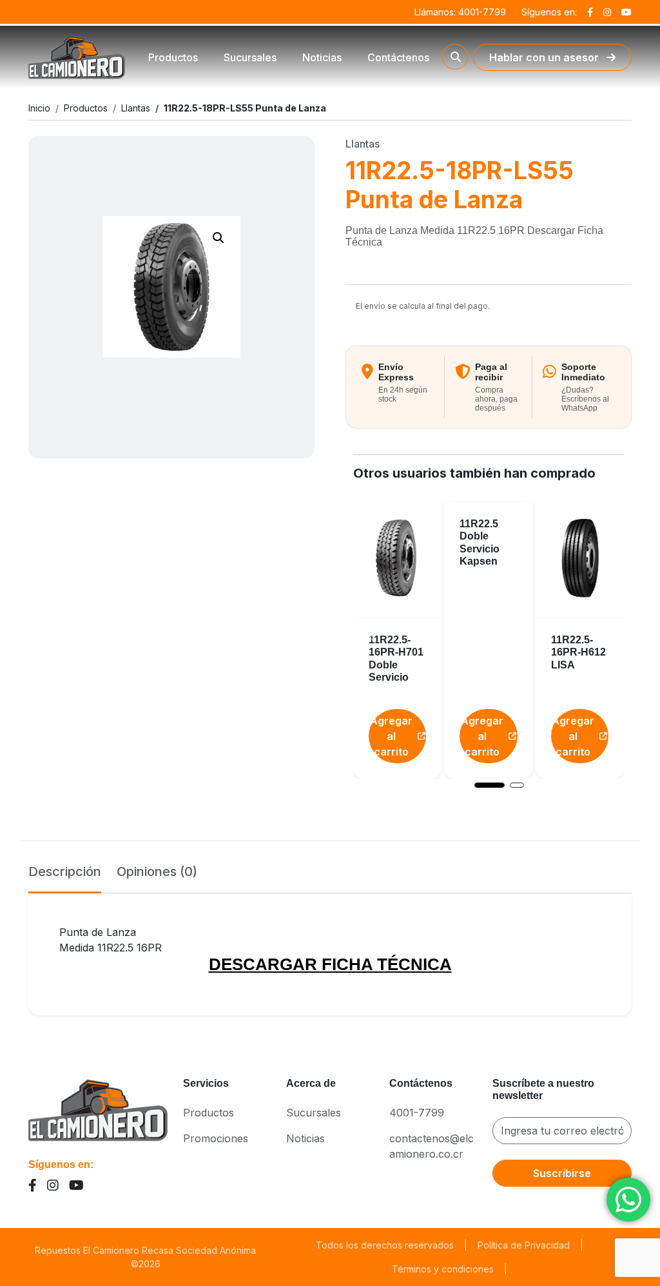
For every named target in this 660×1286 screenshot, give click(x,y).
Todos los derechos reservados (385, 1245)
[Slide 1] (489, 785)
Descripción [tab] (64, 871)
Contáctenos (398, 57)
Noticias (322, 57)
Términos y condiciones (443, 1268)
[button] (218, 237)
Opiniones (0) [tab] (157, 871)
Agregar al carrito (391, 736)
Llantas (135, 107)
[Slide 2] (517, 785)
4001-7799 (416, 1112)
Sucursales (250, 57)
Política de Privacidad (524, 1245)
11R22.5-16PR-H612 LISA (578, 652)
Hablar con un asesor (545, 57)
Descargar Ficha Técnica (330, 964)
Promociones (215, 1138)
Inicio (39, 107)
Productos (173, 57)
